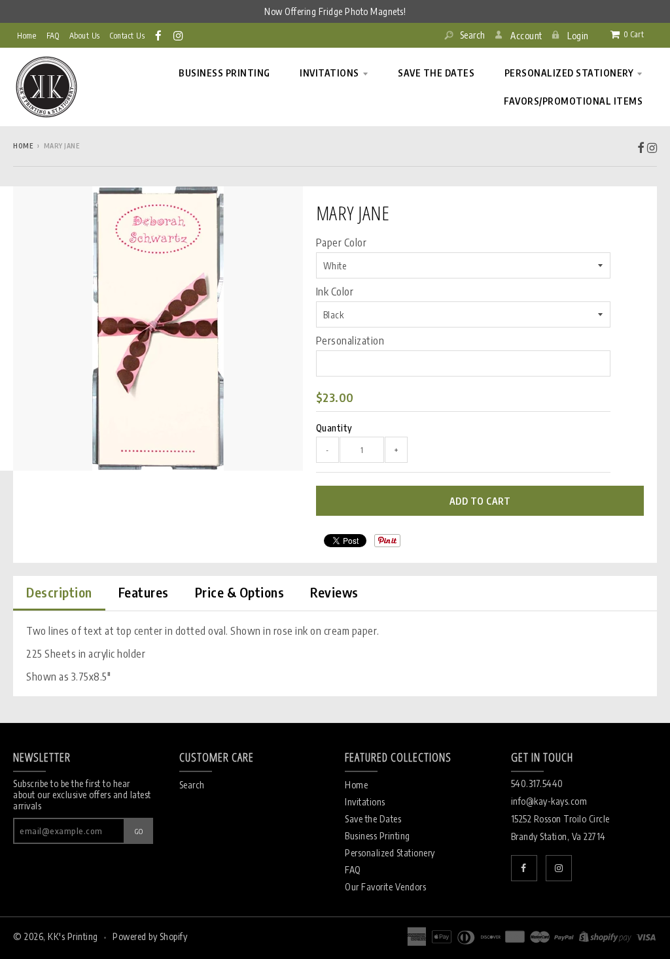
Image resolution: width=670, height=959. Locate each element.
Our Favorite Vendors (385, 886)
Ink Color (335, 291)
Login (578, 35)
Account (526, 35)
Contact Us (127, 36)
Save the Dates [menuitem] (436, 72)
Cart (634, 34)
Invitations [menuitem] (329, 72)
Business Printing (377, 835)
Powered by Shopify (150, 936)
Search (471, 35)
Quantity (334, 427)
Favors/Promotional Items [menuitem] (573, 101)
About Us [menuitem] (84, 36)
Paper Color (341, 242)
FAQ (353, 869)
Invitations (365, 801)
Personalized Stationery (390, 852)
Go (139, 831)
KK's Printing (73, 936)
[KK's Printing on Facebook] (159, 35)
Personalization (350, 340)
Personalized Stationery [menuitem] (569, 72)
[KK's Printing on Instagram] (178, 35)
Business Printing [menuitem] (224, 72)
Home (26, 36)
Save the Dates (373, 818)
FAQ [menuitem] (53, 36)
